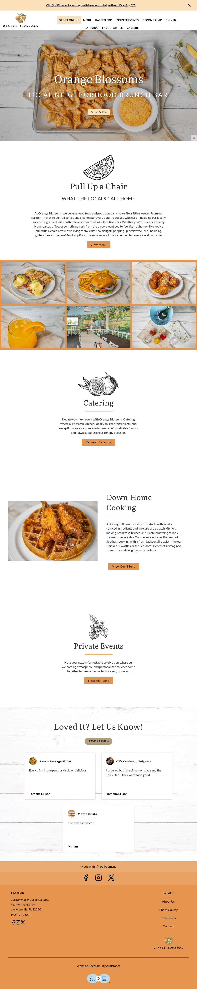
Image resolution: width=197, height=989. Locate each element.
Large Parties (112, 27)
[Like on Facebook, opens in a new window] (85, 878)
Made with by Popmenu (59, 866)
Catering (91, 27)
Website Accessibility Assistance (98, 965)
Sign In (171, 20)
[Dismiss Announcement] (189, 5)
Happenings (104, 20)
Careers (133, 27)
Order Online (69, 20)
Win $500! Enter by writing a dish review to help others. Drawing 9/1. (91, 5)
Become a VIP (152, 20)
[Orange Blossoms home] (20, 20)
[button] (33, 283)
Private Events (127, 20)
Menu (87, 20)
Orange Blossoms (168, 943)
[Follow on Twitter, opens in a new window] (111, 878)
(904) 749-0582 (21, 914)
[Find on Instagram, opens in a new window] (98, 878)
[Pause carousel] (194, 138)
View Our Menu (123, 566)
